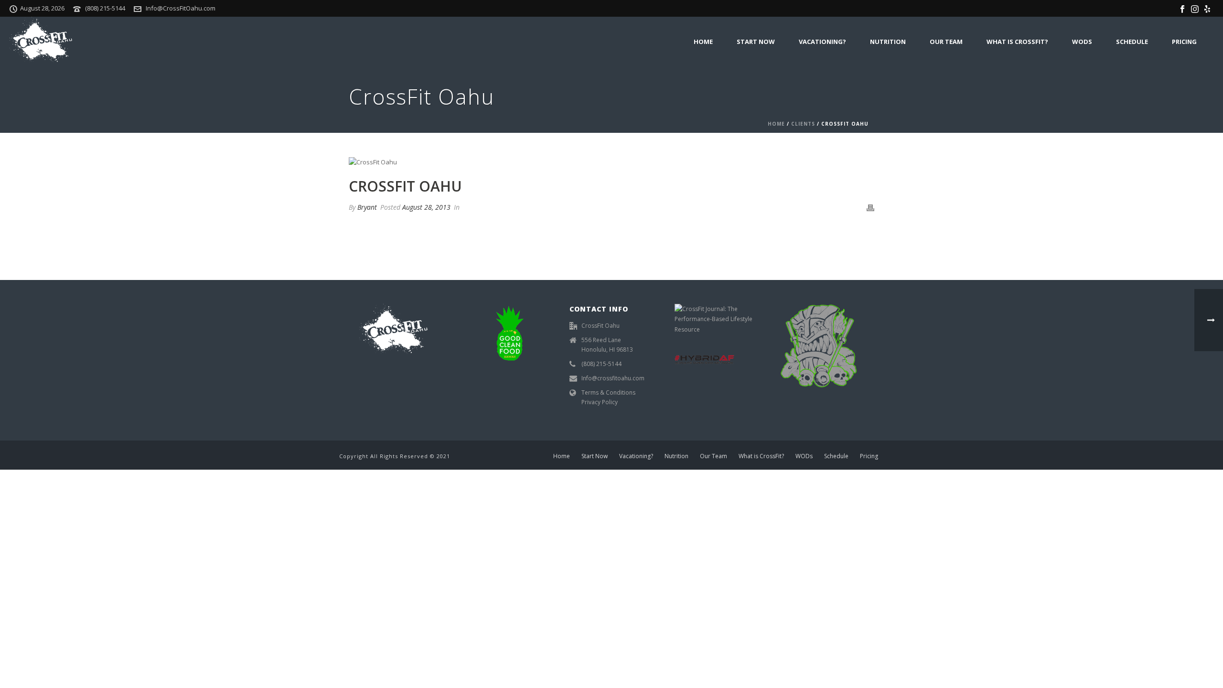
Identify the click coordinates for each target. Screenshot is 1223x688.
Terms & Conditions (608, 392)
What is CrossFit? (1017, 41)
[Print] (870, 207)
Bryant (367, 207)
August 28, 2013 (426, 207)
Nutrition (888, 41)
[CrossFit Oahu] (611, 162)
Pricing (1184, 41)
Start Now (756, 41)
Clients (803, 123)
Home (703, 41)
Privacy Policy (599, 402)
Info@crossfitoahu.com (612, 378)
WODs (1082, 41)
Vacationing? (822, 41)
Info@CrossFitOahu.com (180, 8)
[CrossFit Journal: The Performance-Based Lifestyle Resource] (717, 318)
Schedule (1132, 41)
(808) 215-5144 (105, 8)
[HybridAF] (704, 359)
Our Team (946, 41)
